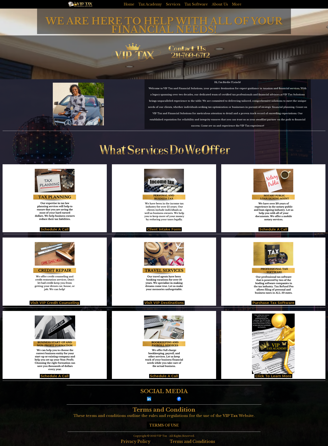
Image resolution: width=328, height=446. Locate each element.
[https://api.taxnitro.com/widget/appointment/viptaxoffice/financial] (55, 344)
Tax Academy (150, 4)
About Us (220, 4)
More (236, 4)
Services (173, 4)
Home (129, 4)
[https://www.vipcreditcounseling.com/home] (55, 270)
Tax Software (196, 4)
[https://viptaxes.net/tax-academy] (273, 344)
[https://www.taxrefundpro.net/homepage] (273, 270)
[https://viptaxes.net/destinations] (164, 270)
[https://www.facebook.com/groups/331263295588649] (179, 399)
